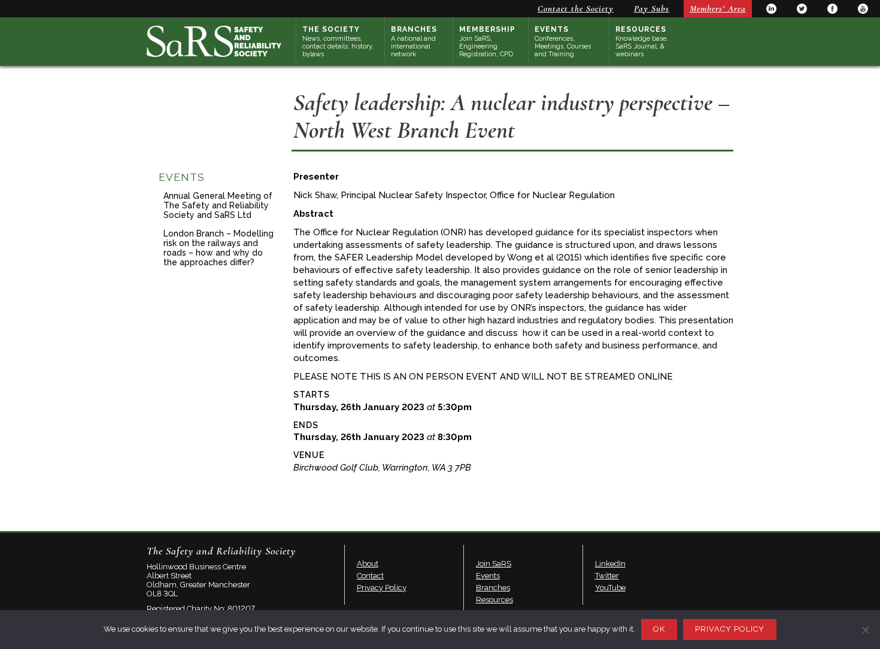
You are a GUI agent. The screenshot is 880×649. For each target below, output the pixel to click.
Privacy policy (729, 628)
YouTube (863, 9)
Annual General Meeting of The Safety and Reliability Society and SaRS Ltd (217, 205)
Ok (659, 628)
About (367, 563)
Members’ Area (718, 8)
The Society (338, 41)
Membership (487, 41)
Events (563, 41)
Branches (414, 41)
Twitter (802, 9)
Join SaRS (493, 563)
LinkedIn (771, 9)
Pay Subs (651, 8)
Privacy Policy (381, 587)
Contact (370, 575)
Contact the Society (576, 8)
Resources (641, 41)
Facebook (832, 9)
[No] (865, 630)
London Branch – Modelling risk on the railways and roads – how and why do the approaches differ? (218, 248)
